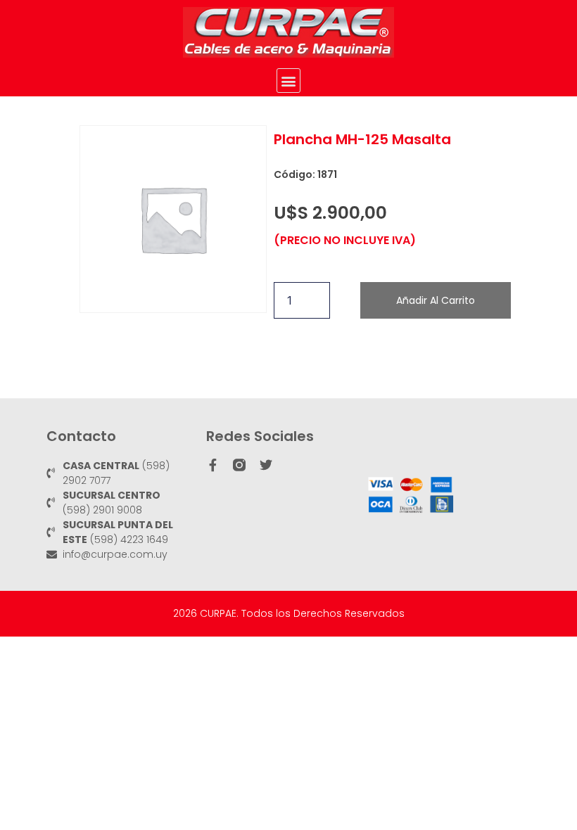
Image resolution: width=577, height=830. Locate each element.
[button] (289, 80)
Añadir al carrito (435, 300)
